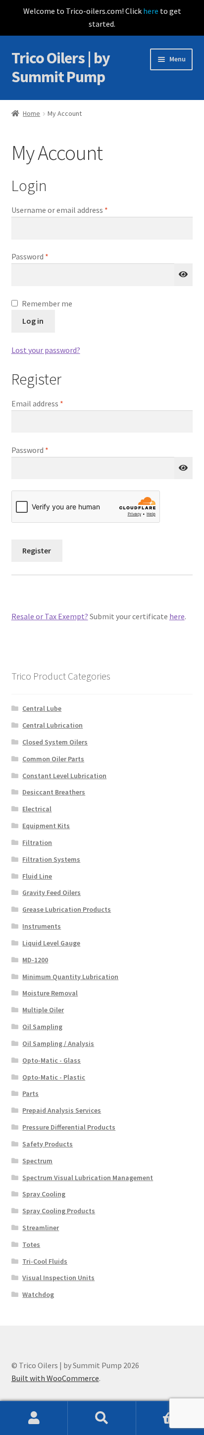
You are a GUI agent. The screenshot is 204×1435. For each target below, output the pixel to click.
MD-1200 (35, 959)
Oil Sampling (42, 1026)
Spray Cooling (43, 1193)
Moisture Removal (50, 993)
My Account (34, 1418)
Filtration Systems (51, 859)
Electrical (36, 808)
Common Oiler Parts (53, 758)
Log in (33, 321)
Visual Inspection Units (58, 1277)
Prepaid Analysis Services (61, 1110)
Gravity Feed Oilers (51, 892)
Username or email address (74, 209)
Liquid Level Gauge (51, 943)
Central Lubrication (52, 725)
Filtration (37, 842)
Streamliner (40, 1227)
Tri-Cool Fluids (44, 1261)
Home (31, 113)
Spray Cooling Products (58, 1210)
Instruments (41, 926)
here (150, 11)
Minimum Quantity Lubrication (70, 976)
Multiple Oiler (43, 1009)
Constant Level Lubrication (64, 775)
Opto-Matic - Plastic (53, 1077)
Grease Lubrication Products (66, 909)
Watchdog (38, 1294)
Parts (30, 1093)
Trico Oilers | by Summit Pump (60, 67)
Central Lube (41, 708)
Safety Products (47, 1143)
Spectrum (37, 1160)
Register (36, 550)
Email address (52, 403)
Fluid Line (37, 876)
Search (102, 1418)
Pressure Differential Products (68, 1127)
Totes (31, 1244)
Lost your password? (45, 350)
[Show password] (183, 274)
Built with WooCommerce (55, 1378)
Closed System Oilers (55, 742)
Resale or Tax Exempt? (49, 616)
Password (44, 256)
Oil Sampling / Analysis (58, 1043)
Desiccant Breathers (53, 792)
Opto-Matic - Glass (51, 1060)
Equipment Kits (46, 825)
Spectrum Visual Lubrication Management (87, 1177)
